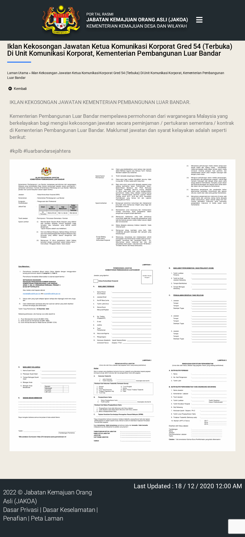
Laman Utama (17, 73)
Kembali (19, 89)
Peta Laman (47, 518)
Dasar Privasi (21, 509)
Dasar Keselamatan (69, 509)
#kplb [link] (16, 151)
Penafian (15, 518)
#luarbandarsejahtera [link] (46, 151)
